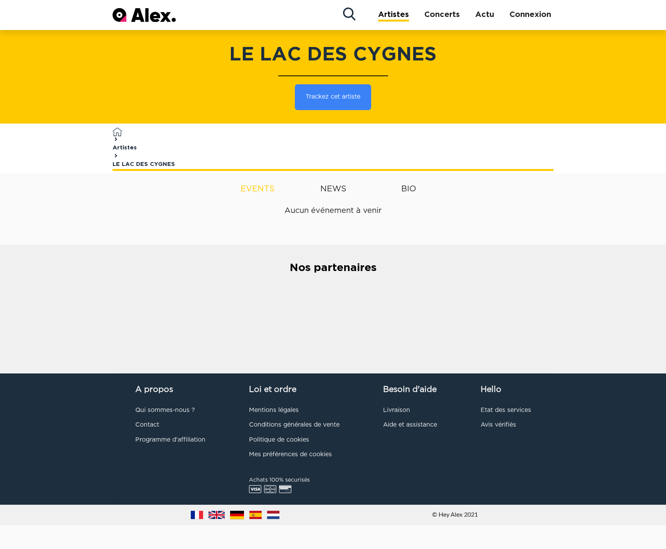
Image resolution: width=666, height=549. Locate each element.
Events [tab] (257, 189)
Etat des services (506, 410)
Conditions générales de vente (294, 425)
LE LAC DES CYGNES (144, 164)
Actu (484, 14)
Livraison (396, 410)
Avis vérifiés (498, 425)
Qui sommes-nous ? (165, 410)
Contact (147, 425)
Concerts (442, 14)
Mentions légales (274, 410)
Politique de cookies (279, 440)
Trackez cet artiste (333, 97)
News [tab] (333, 189)
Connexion (530, 14)
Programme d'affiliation (170, 440)
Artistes (393, 14)
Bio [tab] (408, 189)
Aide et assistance (410, 425)
